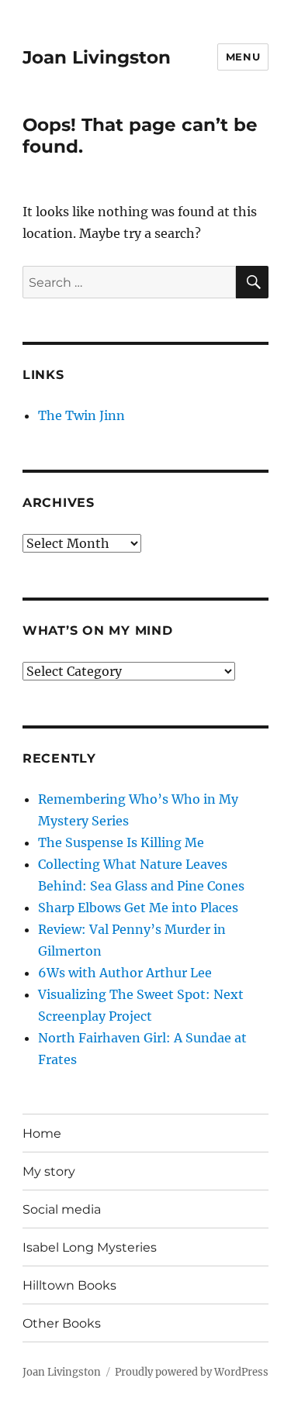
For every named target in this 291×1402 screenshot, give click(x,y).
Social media (62, 1209)
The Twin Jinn (81, 415)
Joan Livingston (97, 57)
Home (42, 1133)
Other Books (62, 1323)
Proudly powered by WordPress (191, 1372)
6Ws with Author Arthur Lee (125, 972)
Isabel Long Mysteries (90, 1247)
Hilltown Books (69, 1285)
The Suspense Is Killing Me (121, 842)
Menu (243, 56)
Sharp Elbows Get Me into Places (138, 907)
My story (49, 1171)
